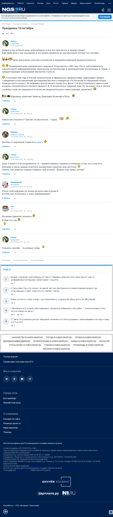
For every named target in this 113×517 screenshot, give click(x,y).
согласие (5, 18)
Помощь (7, 432)
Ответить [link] (6, 101)
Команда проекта (12, 423)
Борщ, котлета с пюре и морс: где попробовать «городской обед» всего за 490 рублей (53, 299)
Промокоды (99, 3)
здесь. (40, 142)
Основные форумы (20, 24)
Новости (30, 3)
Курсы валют (85, 3)
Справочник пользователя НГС (18, 362)
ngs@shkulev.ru (36, 466)
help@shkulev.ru (23, 470)
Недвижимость (8, 3)
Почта (55, 3)
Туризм (65, 3)
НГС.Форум (6, 24)
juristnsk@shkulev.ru (71, 468)
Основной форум (37, 24)
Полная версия (10, 356)
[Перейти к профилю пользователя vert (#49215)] (5, 208)
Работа (21, 3)
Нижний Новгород (12, 403)
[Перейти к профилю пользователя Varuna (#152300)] (5, 43)
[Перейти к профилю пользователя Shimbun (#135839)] (5, 134)
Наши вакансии (10, 428)
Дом (48, 3)
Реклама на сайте (11, 419)
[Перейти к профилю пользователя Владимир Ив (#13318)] (5, 184)
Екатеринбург (9, 398)
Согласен (105, 17)
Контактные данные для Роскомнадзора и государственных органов (32, 443)
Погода (40, 3)
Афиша (74, 3)
